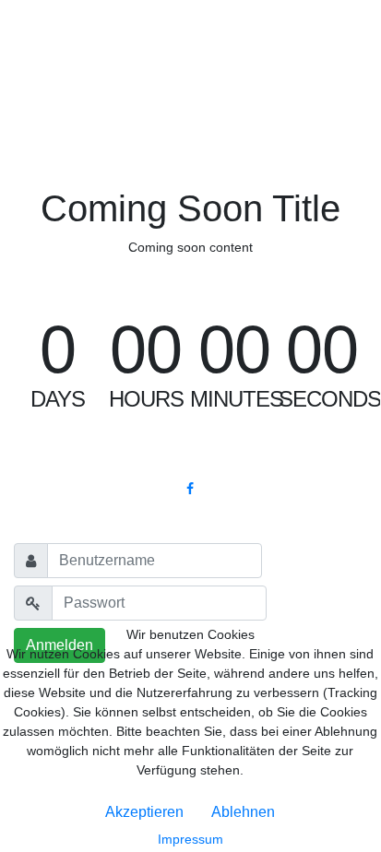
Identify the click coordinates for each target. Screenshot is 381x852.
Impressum (190, 839)
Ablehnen (243, 812)
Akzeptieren (144, 812)
